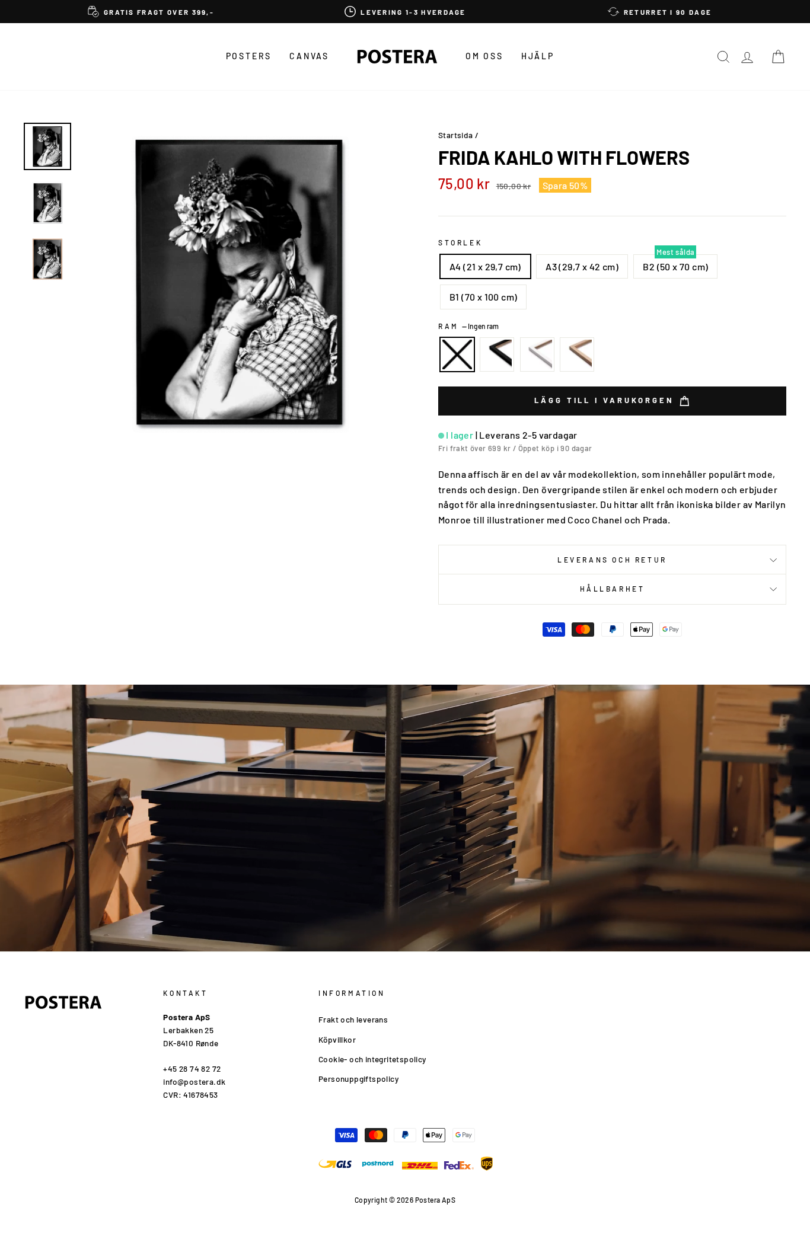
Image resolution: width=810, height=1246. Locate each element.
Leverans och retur (612, 559)
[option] (151, 11)
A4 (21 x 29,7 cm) (485, 266)
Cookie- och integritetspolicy (372, 1059)
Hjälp (537, 56)
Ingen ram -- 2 (457, 354)
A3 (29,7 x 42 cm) (582, 266)
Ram (468, 326)
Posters (249, 56)
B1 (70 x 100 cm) (483, 296)
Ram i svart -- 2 (497, 354)
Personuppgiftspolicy (358, 1079)
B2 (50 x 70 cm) (675, 266)
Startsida (455, 135)
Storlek (460, 242)
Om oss (484, 56)
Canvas (309, 56)
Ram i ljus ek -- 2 (577, 354)
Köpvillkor (337, 1039)
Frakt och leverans (353, 1019)
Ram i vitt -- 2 (537, 354)
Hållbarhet (612, 588)
